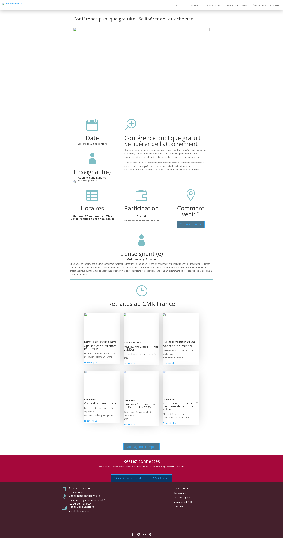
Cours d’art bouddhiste (100, 403)
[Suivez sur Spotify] (150, 534)
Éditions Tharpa (258, 5)
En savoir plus (90, 362)
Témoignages (180, 493)
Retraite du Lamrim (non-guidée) (141, 348)
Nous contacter (181, 488)
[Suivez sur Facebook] (132, 534)
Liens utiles (179, 506)
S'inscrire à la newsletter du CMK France (141, 478)
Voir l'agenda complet (141, 447)
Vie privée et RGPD (183, 502)
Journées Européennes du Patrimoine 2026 (140, 405)
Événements (231, 5)
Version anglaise (275, 5)
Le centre (179, 5)
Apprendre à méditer (177, 346)
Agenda (244, 5)
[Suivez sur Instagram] (138, 534)
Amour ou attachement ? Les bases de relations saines (180, 406)
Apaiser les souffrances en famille (100, 347)
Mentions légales (182, 497)
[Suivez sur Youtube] (144, 534)
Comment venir (190, 224)
